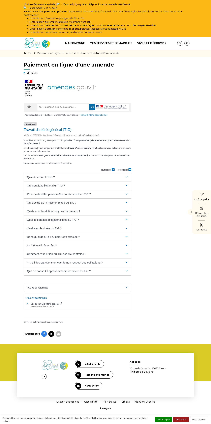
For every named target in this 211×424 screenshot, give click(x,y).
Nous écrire (92, 385)
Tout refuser (181, 419)
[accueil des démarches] (29, 106)
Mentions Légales (145, 401)
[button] (77, 177)
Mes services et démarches (111, 43)
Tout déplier (122, 170)
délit (61, 140)
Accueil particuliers (34, 115)
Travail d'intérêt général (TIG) (93, 115)
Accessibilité (91, 401)
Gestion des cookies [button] (67, 401)
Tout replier (106, 170)
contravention (123, 140)
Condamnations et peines (66, 115)
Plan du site (109, 401)
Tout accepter (163, 419)
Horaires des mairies (97, 374)
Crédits (126, 401)
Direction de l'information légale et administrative (44, 322)
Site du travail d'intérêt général (45, 304)
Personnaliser (198, 419)
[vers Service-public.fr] (111, 107)
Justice (48, 115)
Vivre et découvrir (151, 43)
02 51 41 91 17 (92, 364)
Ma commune (75, 43)
